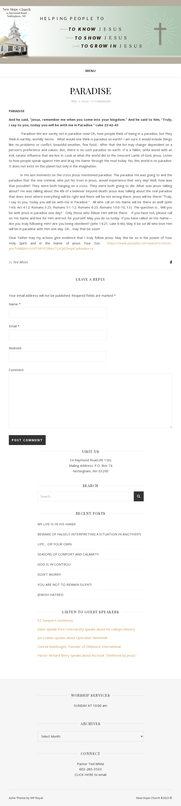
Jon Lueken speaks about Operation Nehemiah (73, 638)
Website (15, 348)
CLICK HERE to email (90, 774)
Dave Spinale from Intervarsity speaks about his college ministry (86, 629)
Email (14, 326)
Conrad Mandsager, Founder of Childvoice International (79, 646)
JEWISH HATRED (50, 594)
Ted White (20, 262)
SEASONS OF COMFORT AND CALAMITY (68, 554)
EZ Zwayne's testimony (55, 620)
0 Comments (100, 101)
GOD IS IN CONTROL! (54, 564)
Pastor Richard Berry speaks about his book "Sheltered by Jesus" (87, 655)
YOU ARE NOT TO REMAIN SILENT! (65, 584)
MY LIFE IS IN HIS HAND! (56, 524)
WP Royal (36, 798)
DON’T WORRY (49, 574)
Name (15, 304)
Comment (16, 370)
